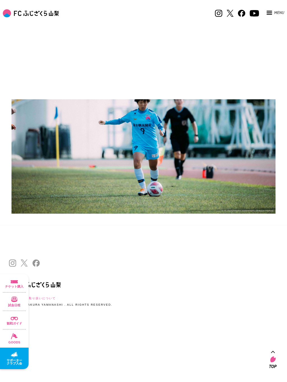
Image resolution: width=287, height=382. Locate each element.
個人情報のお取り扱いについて (32, 298)
